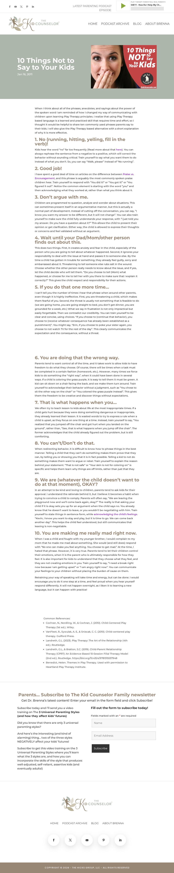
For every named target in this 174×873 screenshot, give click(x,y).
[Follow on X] (21, 7)
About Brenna (157, 24)
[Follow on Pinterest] (27, 7)
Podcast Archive (115, 24)
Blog (137, 24)
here (119, 149)
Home (92, 24)
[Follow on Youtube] (15, 7)
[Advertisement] (74, 347)
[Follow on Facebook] (9, 7)
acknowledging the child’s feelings (115, 514)
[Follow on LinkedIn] (33, 7)
